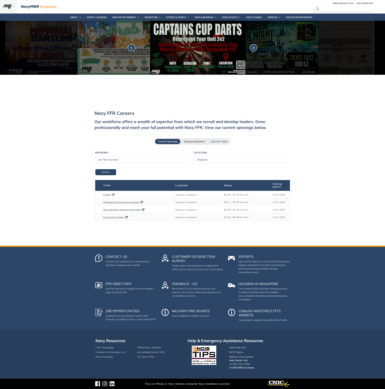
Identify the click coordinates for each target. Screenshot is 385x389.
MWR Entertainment (124, 17)
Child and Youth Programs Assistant (121, 202)
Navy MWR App (365, 3)
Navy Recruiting (104, 356)
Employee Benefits (194, 141)
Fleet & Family (254, 17)
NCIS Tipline (236, 352)
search (317, 8)
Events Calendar (97, 17)
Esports (246, 256)
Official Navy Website (149, 347)
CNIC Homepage (104, 347)
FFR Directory (119, 284)
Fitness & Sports (176, 17)
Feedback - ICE (184, 284)
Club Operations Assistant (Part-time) (122, 209)
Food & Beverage (203, 17)
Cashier (107, 194)
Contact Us (116, 256)
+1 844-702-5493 (239, 363)
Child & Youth (230, 17)
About (74, 17)
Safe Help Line (237, 347)
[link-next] (253, 47)
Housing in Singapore (258, 284)
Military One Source (191, 311)
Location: (200, 152)
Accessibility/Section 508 (151, 352)
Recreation (151, 17)
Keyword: (101, 152)
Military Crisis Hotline (241, 356)
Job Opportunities (122, 311)
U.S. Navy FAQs (145, 356)
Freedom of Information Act (110, 352)
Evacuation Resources (299, 17)
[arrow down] (8, 7)
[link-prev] (131, 47)
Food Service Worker (113, 217)
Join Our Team (219, 141)
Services (272, 17)
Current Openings (168, 141)
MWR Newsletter (343, 3)
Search (106, 172)
